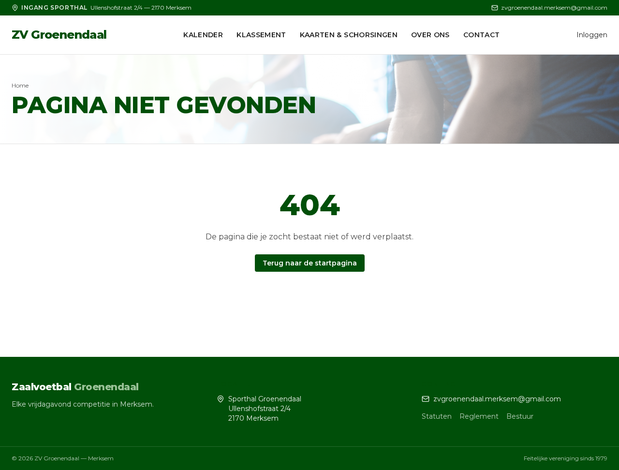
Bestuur (519, 416)
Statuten (437, 416)
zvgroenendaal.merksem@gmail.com (554, 7)
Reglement (479, 416)
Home (20, 85)
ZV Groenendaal (59, 35)
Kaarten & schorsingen (349, 34)
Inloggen (591, 34)
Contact (481, 34)
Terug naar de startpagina (310, 263)
